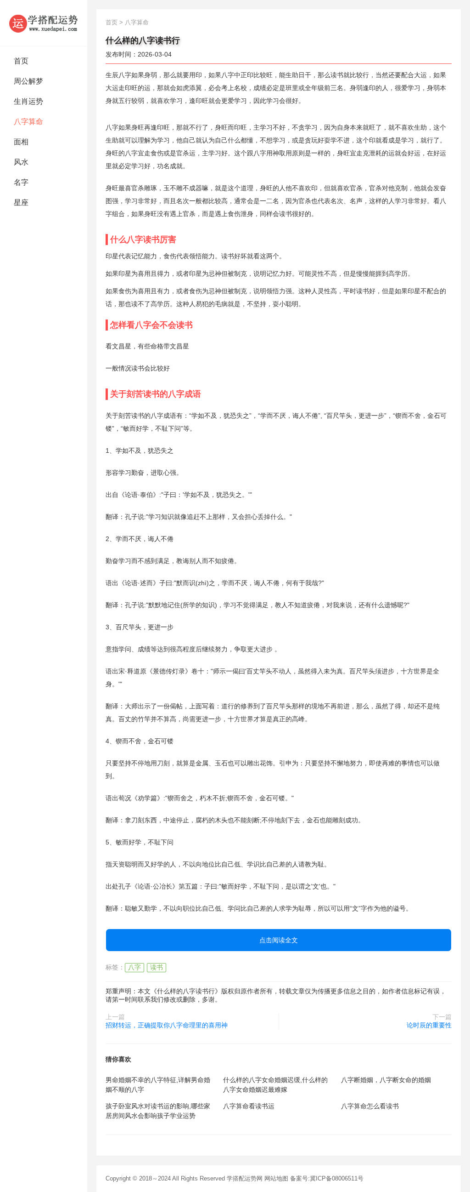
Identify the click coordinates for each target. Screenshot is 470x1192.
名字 (21, 182)
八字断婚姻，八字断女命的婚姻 (386, 1080)
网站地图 (276, 1178)
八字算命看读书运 (248, 1106)
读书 (156, 967)
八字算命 (28, 121)
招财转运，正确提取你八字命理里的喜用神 (167, 1025)
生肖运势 (28, 101)
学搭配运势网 (245, 1178)
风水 (21, 162)
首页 (21, 61)
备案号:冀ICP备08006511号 (327, 1178)
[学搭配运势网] (43, 23)
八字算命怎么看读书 (370, 1106)
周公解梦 (28, 81)
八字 (134, 967)
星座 (21, 202)
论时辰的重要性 (429, 1025)
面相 (21, 142)
